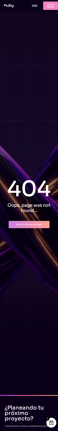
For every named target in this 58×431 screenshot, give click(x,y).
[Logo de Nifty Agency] (9, 5)
